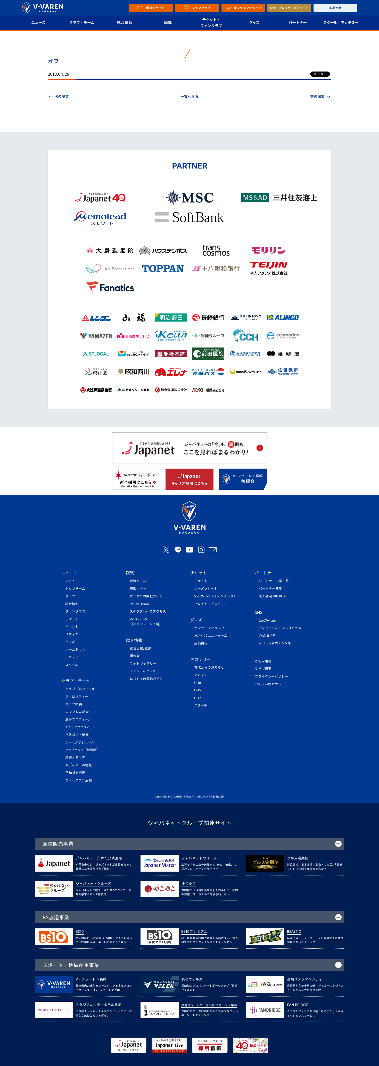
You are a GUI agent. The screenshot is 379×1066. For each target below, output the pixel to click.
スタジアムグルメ (143, 671)
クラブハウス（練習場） (82, 749)
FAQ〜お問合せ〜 (268, 684)
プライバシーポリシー (271, 676)
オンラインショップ (209, 628)
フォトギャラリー (143, 663)
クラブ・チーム (81, 23)
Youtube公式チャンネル (276, 643)
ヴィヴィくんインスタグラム (280, 628)
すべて (70, 581)
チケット (72, 619)
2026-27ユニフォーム (210, 635)
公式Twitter (267, 620)
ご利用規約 (263, 661)
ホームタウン (75, 649)
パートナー (298, 23)
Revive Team (139, 604)
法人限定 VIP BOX (272, 596)
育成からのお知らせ (209, 667)
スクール (71, 665)
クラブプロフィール (80, 689)
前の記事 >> (320, 96)
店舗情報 (201, 643)
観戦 (168, 23)
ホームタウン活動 (78, 780)
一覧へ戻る (189, 96)
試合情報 (125, 23)
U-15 (197, 690)
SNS (258, 612)
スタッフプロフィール (80, 727)
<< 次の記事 (59, 96)
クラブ (70, 596)
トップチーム (75, 588)
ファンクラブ (75, 611)
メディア (71, 634)
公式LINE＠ (267, 635)
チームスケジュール (80, 742)
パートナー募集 (270, 588)
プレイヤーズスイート (210, 604)
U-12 (197, 698)
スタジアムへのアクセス (148, 611)
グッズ (254, 23)
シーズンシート (205, 588)
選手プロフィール (78, 719)
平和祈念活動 (75, 773)
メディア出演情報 (78, 765)
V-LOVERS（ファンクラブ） (215, 596)
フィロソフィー (76, 696)
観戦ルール (138, 581)
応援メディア (75, 757)
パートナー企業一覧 (274, 581)
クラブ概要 (73, 704)
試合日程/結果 (140, 648)
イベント (71, 626)
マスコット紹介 (77, 734)
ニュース (38, 23)
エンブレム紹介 (77, 712)
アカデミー (73, 657)
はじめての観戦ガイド (146, 596)
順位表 (135, 656)
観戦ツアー (138, 588)
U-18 (197, 682)
